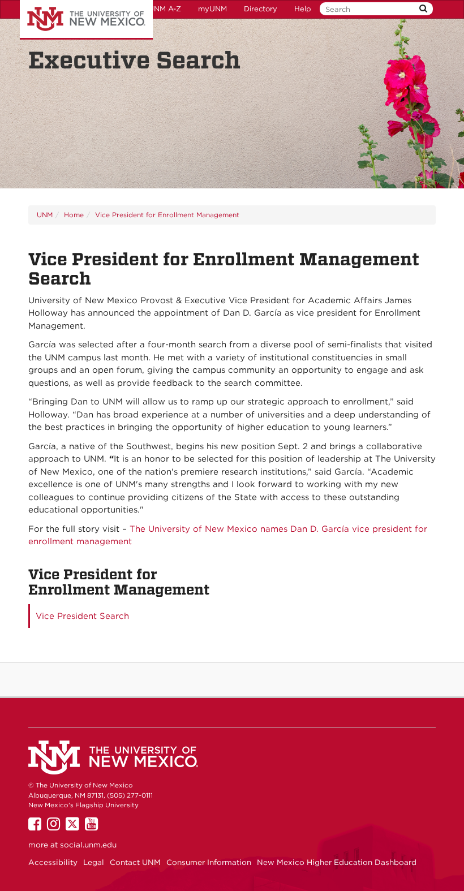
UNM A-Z (164, 9)
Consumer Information (208, 862)
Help (302, 9)
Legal (93, 862)
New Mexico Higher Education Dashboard (336, 862)
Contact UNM (135, 862)
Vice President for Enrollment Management (167, 214)
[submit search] (423, 8)
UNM (45, 214)
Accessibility (53, 862)
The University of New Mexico (86, 20)
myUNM (212, 9)
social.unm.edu (88, 844)
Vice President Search (82, 616)
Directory (260, 9)
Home (74, 214)
